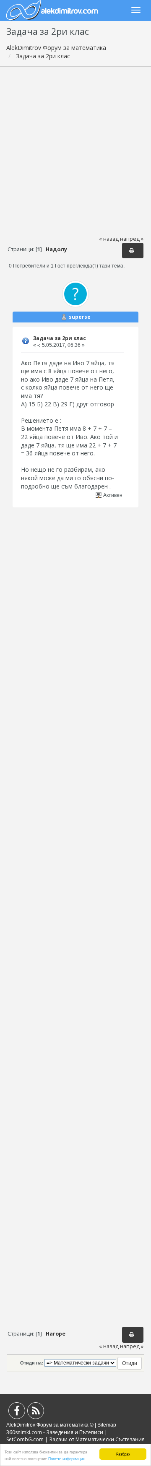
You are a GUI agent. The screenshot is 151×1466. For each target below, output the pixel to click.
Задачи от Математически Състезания (97, 1439)
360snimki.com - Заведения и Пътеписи (54, 1432)
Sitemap (106, 1425)
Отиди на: (31, 1362)
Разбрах (123, 1453)
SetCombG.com (25, 1439)
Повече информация (66, 1458)
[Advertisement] (75, 150)
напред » (131, 238)
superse (80, 316)
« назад (109, 238)
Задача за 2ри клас (59, 338)
